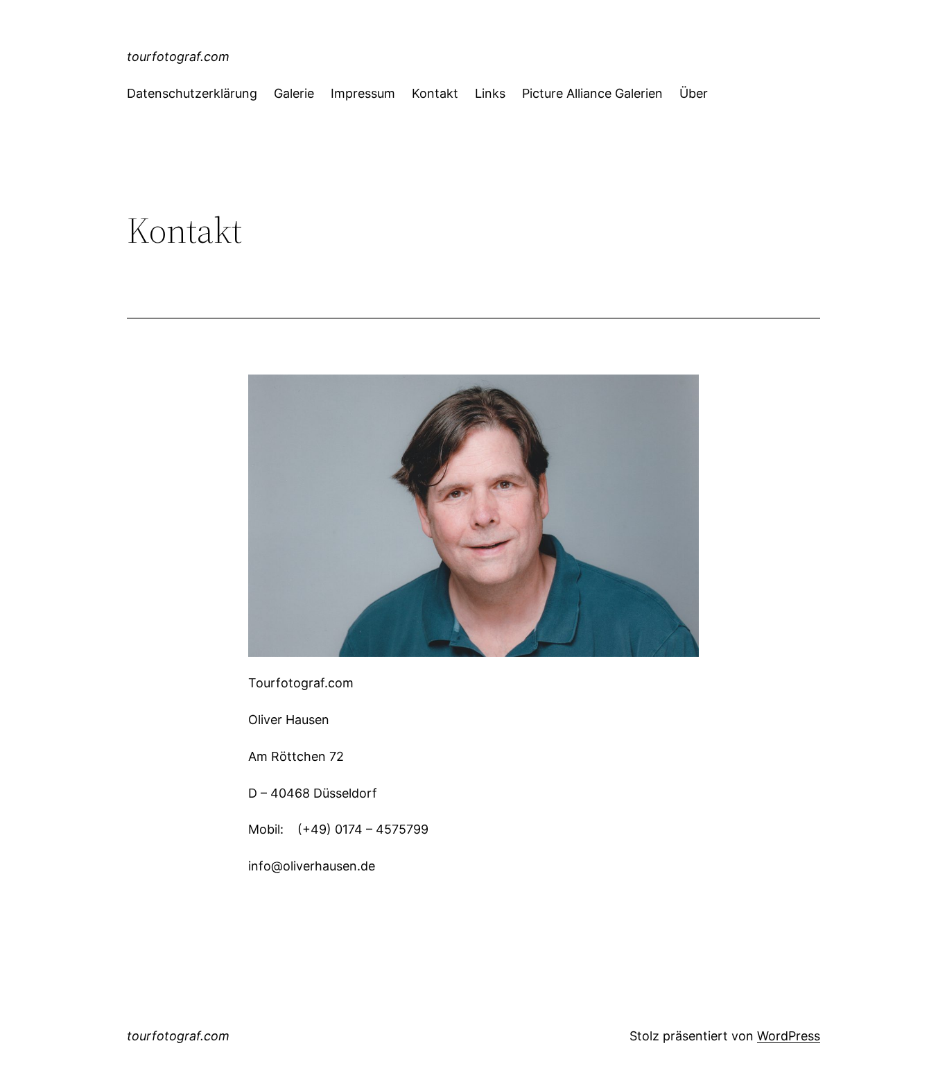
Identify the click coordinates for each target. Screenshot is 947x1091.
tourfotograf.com (178, 56)
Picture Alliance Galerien (592, 93)
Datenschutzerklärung (192, 93)
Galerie (294, 93)
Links (490, 93)
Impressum (363, 93)
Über (693, 93)
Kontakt (435, 93)
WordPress (788, 1036)
